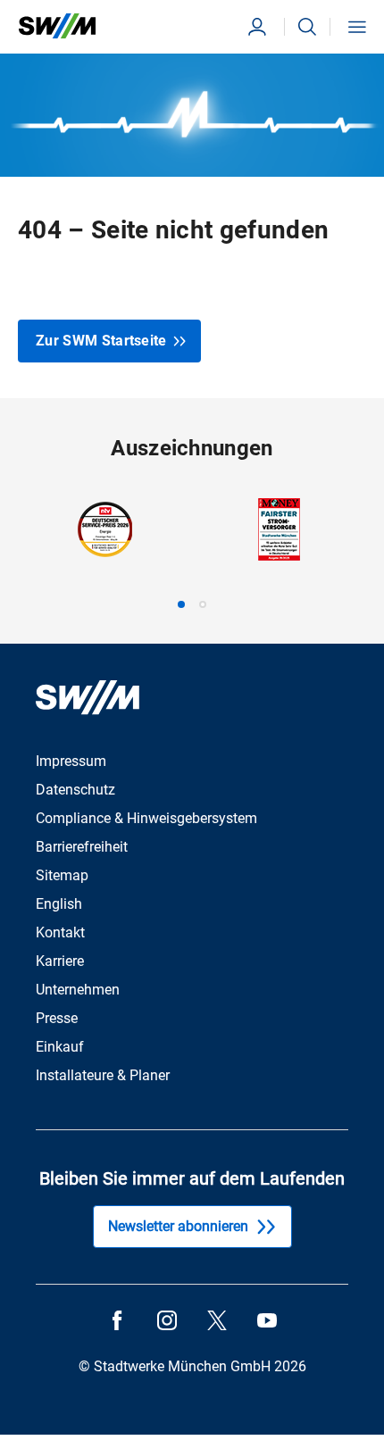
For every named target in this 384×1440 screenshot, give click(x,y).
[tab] (181, 604)
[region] (192, 553)
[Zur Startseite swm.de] (57, 26)
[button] (307, 27)
